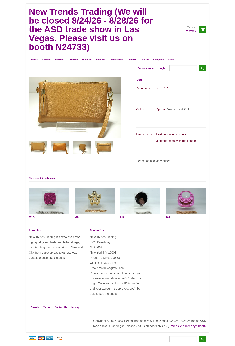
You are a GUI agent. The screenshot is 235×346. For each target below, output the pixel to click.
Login (162, 68)
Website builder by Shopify (188, 326)
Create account (146, 68)
